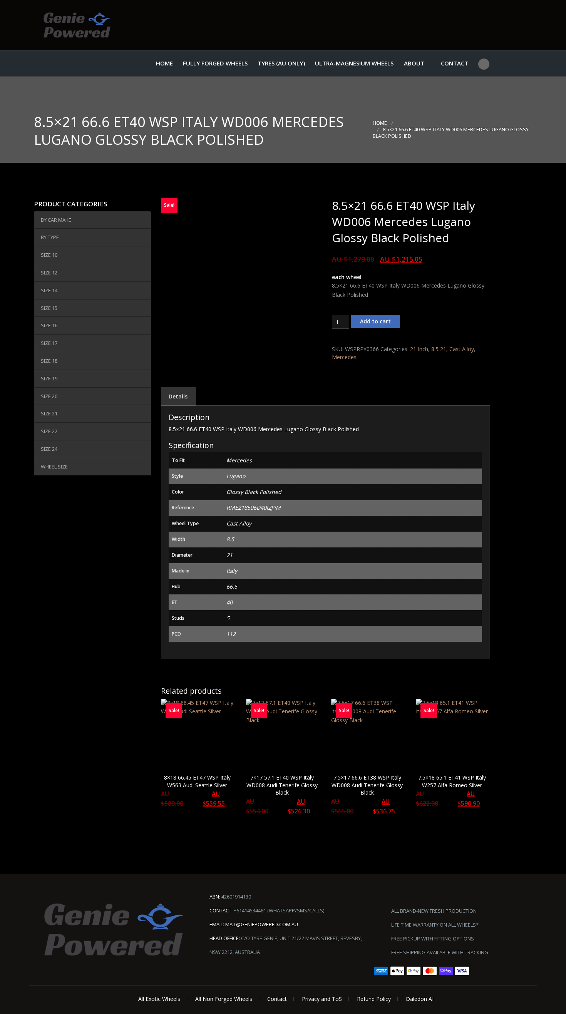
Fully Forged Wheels (215, 63)
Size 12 (49, 272)
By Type (50, 237)
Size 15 (49, 308)
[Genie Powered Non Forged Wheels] (77, 25)
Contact (454, 63)
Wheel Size (54, 466)
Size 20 (49, 396)
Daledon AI (420, 998)
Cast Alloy (461, 349)
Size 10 (49, 254)
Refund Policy (374, 998)
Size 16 (49, 325)
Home (164, 63)
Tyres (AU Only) (281, 63)
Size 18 (49, 360)
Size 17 (49, 343)
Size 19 (49, 378)
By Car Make (56, 219)
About (414, 63)
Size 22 (49, 431)
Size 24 (49, 448)
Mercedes (344, 357)
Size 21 (49, 413)
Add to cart (375, 321)
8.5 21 (438, 349)
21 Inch (419, 349)
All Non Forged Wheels (223, 998)
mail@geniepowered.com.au (261, 924)
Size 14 (49, 290)
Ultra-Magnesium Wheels (354, 63)
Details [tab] (178, 396)
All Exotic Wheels (159, 998)
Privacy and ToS (322, 998)
